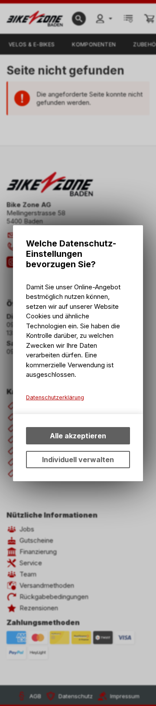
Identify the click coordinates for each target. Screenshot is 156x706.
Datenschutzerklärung (55, 397)
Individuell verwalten (78, 459)
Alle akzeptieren (78, 435)
